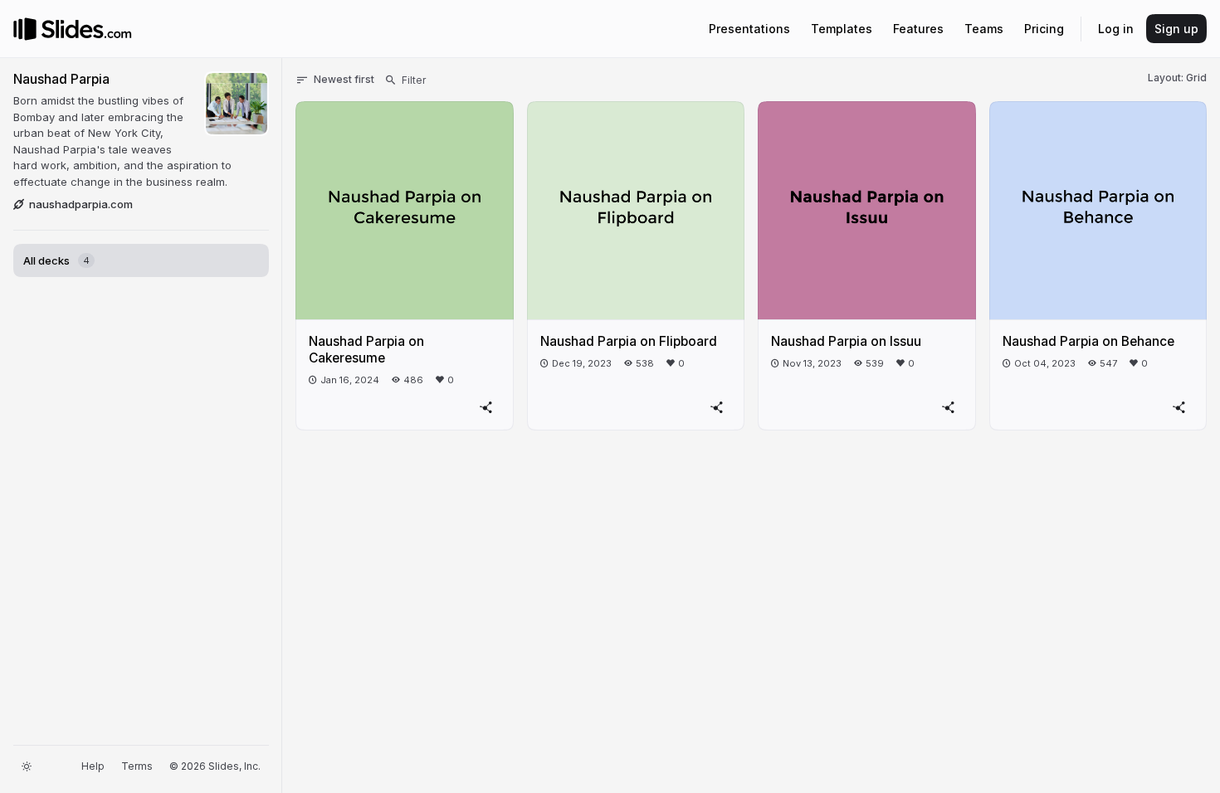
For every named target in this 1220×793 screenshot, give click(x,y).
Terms (137, 766)
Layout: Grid (1177, 77)
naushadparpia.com (81, 204)
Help (93, 766)
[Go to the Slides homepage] (25, 29)
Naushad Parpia (61, 79)
